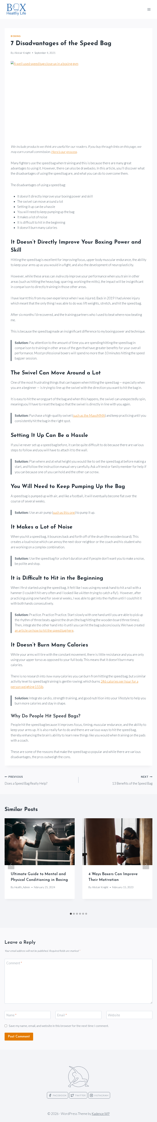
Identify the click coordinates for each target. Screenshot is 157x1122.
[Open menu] (148, 9)
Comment (14, 963)
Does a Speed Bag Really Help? (26, 780)
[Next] (146, 864)
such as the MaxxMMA (89, 415)
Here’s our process (64, 152)
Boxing (16, 36)
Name (11, 1015)
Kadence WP (101, 1114)
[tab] (71, 914)
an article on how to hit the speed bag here (44, 630)
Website (114, 1015)
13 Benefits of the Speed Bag (132, 780)
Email (62, 1015)
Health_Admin (22, 887)
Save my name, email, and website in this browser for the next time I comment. (59, 1025)
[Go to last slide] (11, 864)
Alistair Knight (22, 52)
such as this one (64, 512)
